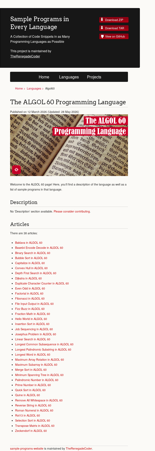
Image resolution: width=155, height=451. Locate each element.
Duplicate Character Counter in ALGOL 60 (42, 283)
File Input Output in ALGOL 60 (34, 304)
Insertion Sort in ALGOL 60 (32, 324)
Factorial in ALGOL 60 (29, 293)
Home (44, 77)
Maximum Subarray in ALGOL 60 (36, 364)
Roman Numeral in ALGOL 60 (34, 410)
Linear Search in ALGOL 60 (32, 339)
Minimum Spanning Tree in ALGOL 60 (39, 375)
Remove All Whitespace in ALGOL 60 (39, 400)
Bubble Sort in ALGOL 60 (31, 258)
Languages (69, 77)
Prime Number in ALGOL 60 (33, 385)
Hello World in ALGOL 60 (31, 319)
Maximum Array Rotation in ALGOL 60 (39, 359)
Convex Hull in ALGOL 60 (31, 268)
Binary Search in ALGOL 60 (32, 253)
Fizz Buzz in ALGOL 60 (30, 309)
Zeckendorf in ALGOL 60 (31, 431)
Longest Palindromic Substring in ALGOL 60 (43, 349)
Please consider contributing (72, 211)
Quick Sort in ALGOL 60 (30, 390)
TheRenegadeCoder (25, 56)
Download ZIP (114, 20)
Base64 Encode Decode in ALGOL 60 (39, 248)
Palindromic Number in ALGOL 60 (36, 380)
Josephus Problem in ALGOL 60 (35, 334)
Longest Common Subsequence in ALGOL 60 (44, 344)
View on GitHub (115, 36)
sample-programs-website (27, 448)
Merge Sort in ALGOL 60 (31, 370)
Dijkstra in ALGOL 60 (28, 278)
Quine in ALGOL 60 (27, 395)
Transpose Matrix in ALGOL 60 (34, 426)
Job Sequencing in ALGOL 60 (34, 329)
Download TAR (114, 28)
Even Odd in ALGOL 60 (30, 288)
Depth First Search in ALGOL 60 (35, 273)
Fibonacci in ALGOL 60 (30, 298)
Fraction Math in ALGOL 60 (32, 314)
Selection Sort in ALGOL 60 (32, 420)
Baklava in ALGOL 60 (28, 243)
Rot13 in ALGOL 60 (27, 415)
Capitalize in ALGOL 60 (30, 263)
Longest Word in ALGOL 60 (32, 354)
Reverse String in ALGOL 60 (33, 405)
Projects (94, 77)
